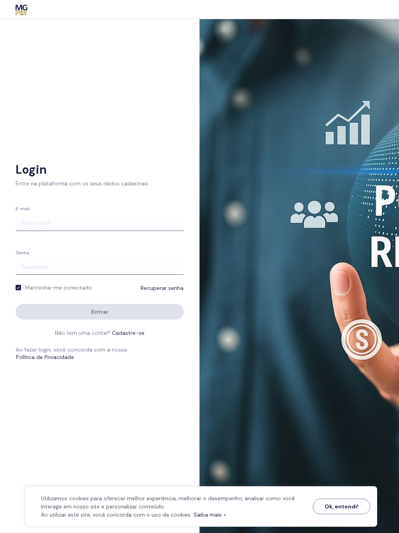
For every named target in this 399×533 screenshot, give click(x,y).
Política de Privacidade (45, 357)
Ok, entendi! (341, 506)
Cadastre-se (128, 332)
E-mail (23, 209)
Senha (22, 253)
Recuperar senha (162, 287)
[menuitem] (21, 9)
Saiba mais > (210, 514)
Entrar (99, 311)
